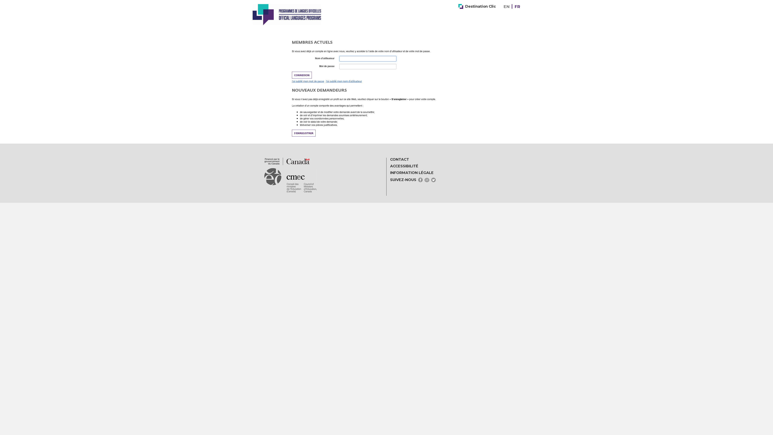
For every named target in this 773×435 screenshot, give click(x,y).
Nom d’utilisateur (325, 58)
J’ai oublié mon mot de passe (308, 81)
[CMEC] (287, 14)
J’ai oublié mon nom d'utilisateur (344, 81)
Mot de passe (327, 66)
